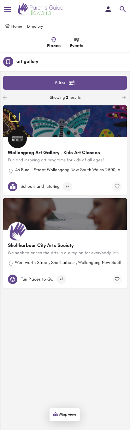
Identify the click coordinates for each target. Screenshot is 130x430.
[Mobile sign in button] (108, 9)
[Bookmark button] (117, 186)
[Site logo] (40, 9)
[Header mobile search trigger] (123, 9)
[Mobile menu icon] (7, 9)
